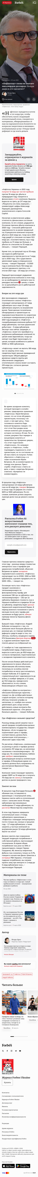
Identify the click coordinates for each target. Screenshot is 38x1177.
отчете (16, 199)
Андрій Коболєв (8, 977)
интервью (6, 858)
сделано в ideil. (29, 1173)
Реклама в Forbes (8, 1132)
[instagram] (11, 1051)
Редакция (5, 1123)
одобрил (9, 756)
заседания (23, 571)
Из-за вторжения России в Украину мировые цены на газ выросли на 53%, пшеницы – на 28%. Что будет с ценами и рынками (13, 917)
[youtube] (20, 1051)
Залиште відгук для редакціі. (13, 966)
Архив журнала (7, 1128)
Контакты (5, 1093)
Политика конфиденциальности (14, 1117)
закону (18, 778)
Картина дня (6, 80)
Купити (14, 179)
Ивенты (5, 1106)
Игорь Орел (11, 93)
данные (31, 605)
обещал (28, 614)
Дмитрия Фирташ (23, 638)
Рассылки (5, 1113)
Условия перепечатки (10, 1110)
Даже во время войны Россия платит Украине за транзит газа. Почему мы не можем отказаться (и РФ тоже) (13, 899)
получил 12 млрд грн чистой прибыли (18, 192)
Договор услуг (7, 1103)
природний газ (8, 974)
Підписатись (11, 552)
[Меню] (34, 2)
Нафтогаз (17, 974)
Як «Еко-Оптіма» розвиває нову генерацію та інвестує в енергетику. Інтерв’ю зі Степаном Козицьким (13, 1021)
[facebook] (7, 1051)
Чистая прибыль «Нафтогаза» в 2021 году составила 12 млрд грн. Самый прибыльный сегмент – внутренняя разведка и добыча (17, 883)
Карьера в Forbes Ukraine (10, 1099)
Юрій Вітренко (27, 974)
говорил (22, 487)
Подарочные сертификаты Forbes (14, 1139)
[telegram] (16, 1051)
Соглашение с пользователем (12, 1096)
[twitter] (3, 1051)
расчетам (6, 808)
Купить (7, 1082)
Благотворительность (10, 1135)
